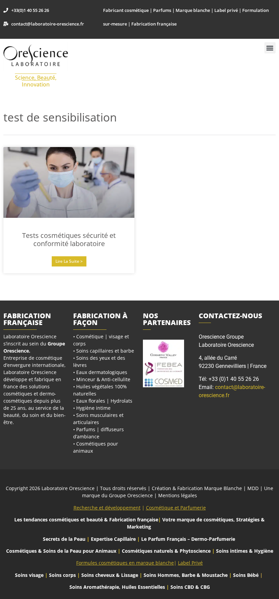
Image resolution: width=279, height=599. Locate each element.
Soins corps (62, 575)
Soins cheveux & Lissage (109, 575)
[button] (270, 47)
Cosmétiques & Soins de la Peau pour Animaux (61, 551)
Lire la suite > (69, 261)
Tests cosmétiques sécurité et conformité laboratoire (69, 239)
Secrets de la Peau (64, 539)
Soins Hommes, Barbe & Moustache (186, 575)
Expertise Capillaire (113, 539)
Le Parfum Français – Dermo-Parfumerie (188, 539)
